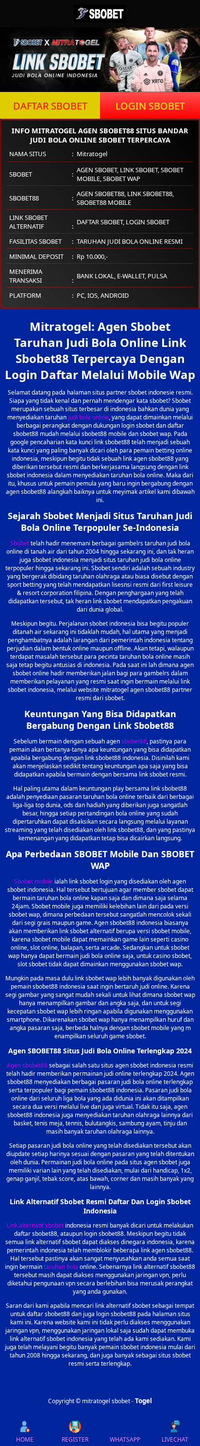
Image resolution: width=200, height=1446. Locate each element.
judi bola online (88, 417)
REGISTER (75, 1439)
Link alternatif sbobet (35, 1225)
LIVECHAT (175, 1439)
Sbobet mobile (33, 881)
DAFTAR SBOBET (50, 105)
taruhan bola (61, 1267)
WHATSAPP (125, 1439)
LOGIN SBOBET (150, 105)
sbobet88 (134, 741)
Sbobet (19, 543)
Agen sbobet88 (27, 1065)
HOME (24, 1439)
